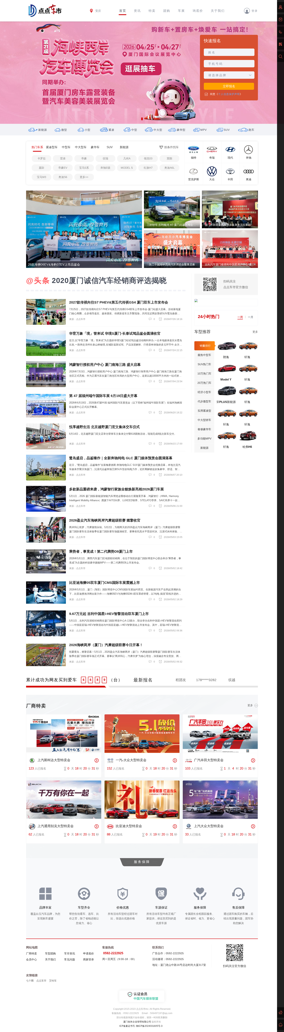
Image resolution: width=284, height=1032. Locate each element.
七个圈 (30, 980)
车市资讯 (69, 953)
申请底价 (88, 953)
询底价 (198, 10)
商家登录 (88, 959)
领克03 (148, 158)
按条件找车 (171, 147)
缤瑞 (105, 158)
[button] (142, 118)
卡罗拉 (41, 158)
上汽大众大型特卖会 (209, 826)
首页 (122, 10)
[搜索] (280, 56)
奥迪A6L (169, 167)
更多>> (84, 177)
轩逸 (247, 357)
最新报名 (143, 679)
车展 (181, 10)
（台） (116, 679)
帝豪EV (62, 167)
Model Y (225, 379)
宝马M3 (41, 177)
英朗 (169, 158)
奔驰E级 (105, 167)
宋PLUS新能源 (226, 402)
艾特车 (53, 980)
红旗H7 (148, 167)
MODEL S (127, 167)
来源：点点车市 (77, 319)
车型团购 (50, 953)
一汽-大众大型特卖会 (131, 760)
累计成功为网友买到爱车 (51, 679)
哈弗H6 (247, 446)
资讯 (137, 10)
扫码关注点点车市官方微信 (235, 284)
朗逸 (226, 357)
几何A (126, 158)
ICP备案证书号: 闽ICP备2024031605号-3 (140, 1026)
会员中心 (31, 959)
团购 (166, 10)
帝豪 (84, 158)
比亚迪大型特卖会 (129, 826)
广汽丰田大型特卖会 (209, 760)
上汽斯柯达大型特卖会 (53, 760)
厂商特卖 (31, 953)
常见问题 (69, 959)
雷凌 (62, 158)
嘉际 (41, 167)
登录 (255, 10)
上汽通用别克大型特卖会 (55, 826)
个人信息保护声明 (229, 94)
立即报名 (229, 86)
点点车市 (41, 980)
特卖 (152, 10)
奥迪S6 (63, 177)
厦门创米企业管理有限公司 (137, 1021)
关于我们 (218, 10)
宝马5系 (84, 167)
